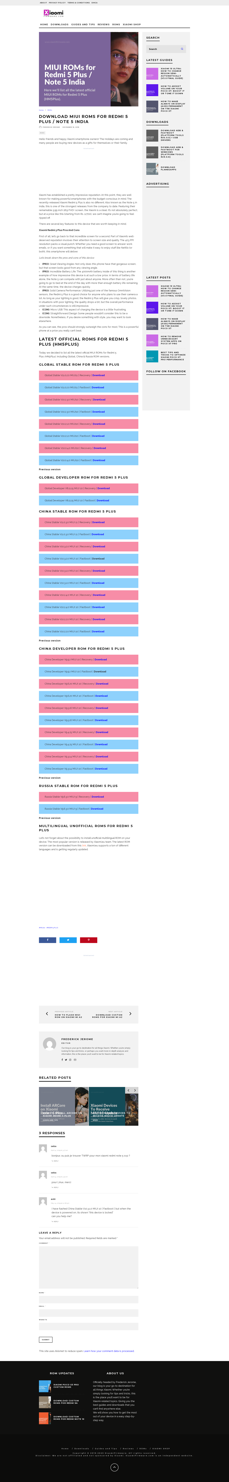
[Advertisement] (88, 170)
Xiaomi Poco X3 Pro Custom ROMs (66, 1386)
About (43, 3)
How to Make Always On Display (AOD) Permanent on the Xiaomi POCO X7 (173, 106)
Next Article (115, 1012)
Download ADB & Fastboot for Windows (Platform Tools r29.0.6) (172, 152)
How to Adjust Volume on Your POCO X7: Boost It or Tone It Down (173, 90)
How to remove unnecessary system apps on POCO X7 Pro (171, 340)
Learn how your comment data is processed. (109, 1351)
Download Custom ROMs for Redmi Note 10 (69, 1418)
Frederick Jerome (51, 127)
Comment (44, 1243)
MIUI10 (42, 928)
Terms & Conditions (78, 3)
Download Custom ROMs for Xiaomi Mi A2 (107, 1016)
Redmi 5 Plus (53, 928)
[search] (182, 49)
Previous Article (64, 1012)
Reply (56, 1161)
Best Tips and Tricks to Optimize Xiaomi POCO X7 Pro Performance (173, 356)
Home (44, 24)
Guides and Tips (83, 24)
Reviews (104, 24)
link (84, 845)
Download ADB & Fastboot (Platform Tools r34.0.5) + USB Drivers (172, 135)
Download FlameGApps (168, 168)
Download (99, 375)
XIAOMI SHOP (132, 24)
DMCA (95, 3)
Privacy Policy (57, 3)
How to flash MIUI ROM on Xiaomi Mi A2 (68, 1016)
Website (43, 1319)
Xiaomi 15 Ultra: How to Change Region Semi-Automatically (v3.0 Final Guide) (172, 73)
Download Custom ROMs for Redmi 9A (66, 1402)
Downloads (60, 24)
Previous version (50, 469)
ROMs (116, 24)
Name (42, 1292)
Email (42, 1306)
